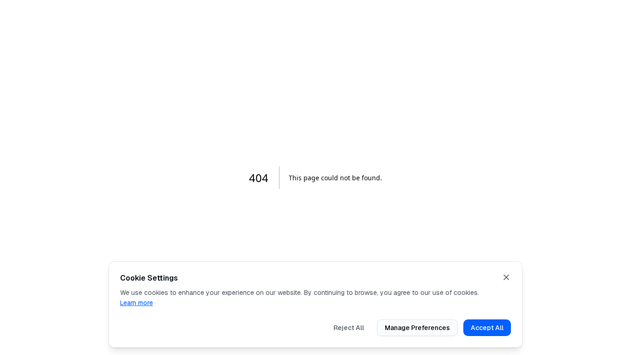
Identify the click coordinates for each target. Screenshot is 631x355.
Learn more (136, 303)
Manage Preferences (417, 328)
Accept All (487, 328)
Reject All (349, 328)
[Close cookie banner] (506, 277)
